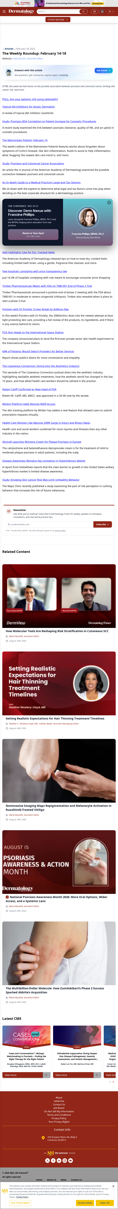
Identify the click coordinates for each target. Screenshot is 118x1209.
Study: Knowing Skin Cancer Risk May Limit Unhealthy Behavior (40, 479)
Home (39, 1179)
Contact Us (59, 1104)
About (59, 1097)
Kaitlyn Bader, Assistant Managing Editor (59, 723)
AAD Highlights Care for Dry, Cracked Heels (28, 252)
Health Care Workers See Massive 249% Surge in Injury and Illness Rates (46, 423)
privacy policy (60, 530)
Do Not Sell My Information (59, 1111)
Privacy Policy (59, 1118)
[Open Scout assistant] (102, 11)
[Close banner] (114, 4)
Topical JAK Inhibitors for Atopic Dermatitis (28, 106)
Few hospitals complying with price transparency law (34, 271)
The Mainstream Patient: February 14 (24, 140)
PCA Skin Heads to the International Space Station (33, 332)
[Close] (113, 1186)
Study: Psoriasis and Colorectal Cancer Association (33, 163)
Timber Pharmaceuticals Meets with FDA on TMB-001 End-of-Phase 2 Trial (47, 286)
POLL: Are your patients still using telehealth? (30, 99)
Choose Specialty (56, 19)
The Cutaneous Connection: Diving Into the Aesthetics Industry (40, 366)
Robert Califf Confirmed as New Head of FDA (29, 389)
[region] (59, 1195)
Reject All (104, 1203)
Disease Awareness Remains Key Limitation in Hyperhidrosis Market (43, 460)
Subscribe (101, 524)
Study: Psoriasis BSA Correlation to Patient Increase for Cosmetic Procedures (49, 121)
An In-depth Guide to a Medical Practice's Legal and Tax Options (41, 182)
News (63, 1179)
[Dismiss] (109, 203)
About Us (51, 1179)
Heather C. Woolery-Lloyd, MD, (23, 723)
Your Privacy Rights (59, 1121)
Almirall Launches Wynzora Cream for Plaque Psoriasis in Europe (41, 441)
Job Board (59, 1108)
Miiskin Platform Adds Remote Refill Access (28, 404)
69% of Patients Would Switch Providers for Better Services (38, 351)
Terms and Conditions (59, 1114)
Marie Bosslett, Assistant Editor (24, 636)
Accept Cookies (85, 1203)
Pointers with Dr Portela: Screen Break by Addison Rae (35, 309)
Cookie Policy (22, 1197)
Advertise (59, 1101)
